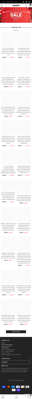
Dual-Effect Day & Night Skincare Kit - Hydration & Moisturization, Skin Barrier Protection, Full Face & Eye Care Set (8, 51)
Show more (16, 30)
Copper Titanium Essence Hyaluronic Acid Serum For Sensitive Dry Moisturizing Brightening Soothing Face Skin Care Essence (23, 110)
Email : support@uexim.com (9, 1)
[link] (16, 397)
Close (30, 1)
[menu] (2, 5)
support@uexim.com (10, 349)
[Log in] (26, 5)
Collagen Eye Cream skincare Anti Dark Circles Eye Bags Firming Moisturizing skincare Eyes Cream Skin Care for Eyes (8, 255)
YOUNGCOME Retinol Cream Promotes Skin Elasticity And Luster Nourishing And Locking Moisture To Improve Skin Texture (8, 140)
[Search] (6, 5)
